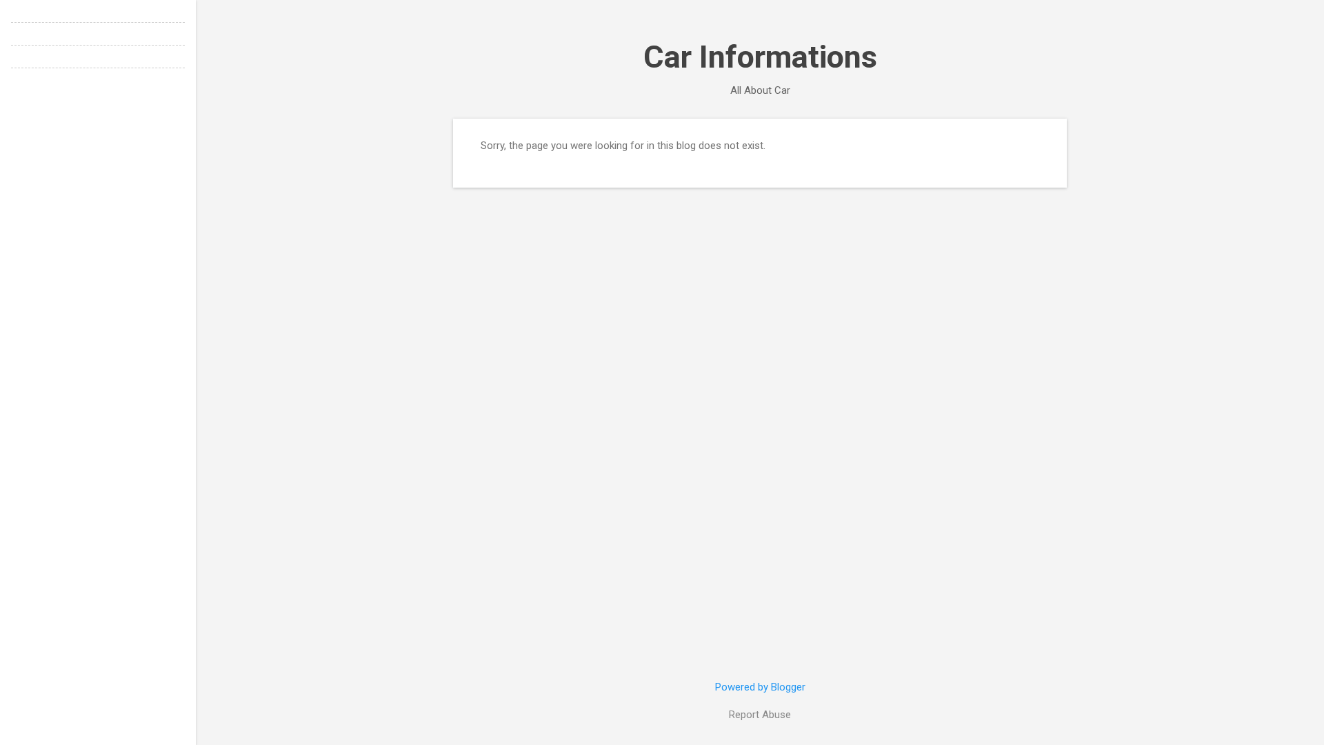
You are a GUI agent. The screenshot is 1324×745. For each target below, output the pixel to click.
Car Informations (760, 57)
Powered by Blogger (760, 687)
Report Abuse (760, 714)
